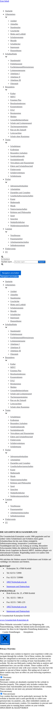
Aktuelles (14, 24)
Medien (13, 116)
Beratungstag (15, 113)
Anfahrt (13, 21)
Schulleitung (15, 146)
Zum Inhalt (4, 1)
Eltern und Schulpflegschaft (21, 166)
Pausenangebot (16, 239)
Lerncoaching (15, 133)
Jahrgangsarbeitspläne (19, 186)
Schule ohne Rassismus (19, 136)
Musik (12, 206)
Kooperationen (16, 107)
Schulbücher (15, 44)
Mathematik (15, 202)
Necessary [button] (4, 675)
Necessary (7, 677)
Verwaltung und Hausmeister (22, 163)
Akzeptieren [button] (28, 632)
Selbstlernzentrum (17, 245)
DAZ (12, 110)
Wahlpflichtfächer (17, 222)
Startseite (8, 11)
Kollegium (14, 150)
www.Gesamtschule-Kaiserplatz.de (14, 620)
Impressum (14, 47)
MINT (13, 97)
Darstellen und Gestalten (20, 192)
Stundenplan (15, 27)
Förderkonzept (16, 64)
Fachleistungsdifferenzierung (22, 67)
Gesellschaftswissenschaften (21, 196)
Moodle (13, 40)
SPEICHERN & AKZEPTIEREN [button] (14, 708)
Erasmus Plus (15, 100)
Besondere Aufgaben (18, 153)
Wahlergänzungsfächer (19, 226)
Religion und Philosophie (20, 212)
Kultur (13, 93)
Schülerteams (15, 176)
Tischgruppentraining (19, 126)
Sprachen (14, 219)
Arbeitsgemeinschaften (19, 242)
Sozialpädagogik (17, 159)
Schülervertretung (17, 173)
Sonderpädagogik (17, 156)
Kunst (12, 199)
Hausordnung (15, 50)
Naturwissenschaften (18, 209)
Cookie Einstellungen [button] (11, 632)
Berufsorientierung (17, 103)
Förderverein (15, 169)
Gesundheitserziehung (19, 120)
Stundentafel (15, 60)
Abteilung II (15, 77)
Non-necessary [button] (6, 691)
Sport (12, 216)
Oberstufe (14, 83)
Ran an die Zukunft (18, 130)
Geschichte (14, 31)
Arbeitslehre (15, 189)
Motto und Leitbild (18, 34)
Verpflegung (15, 235)
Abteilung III (15, 80)
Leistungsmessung (17, 70)
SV (6, 252)
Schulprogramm (16, 37)
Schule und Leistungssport (21, 123)
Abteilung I (15, 74)
